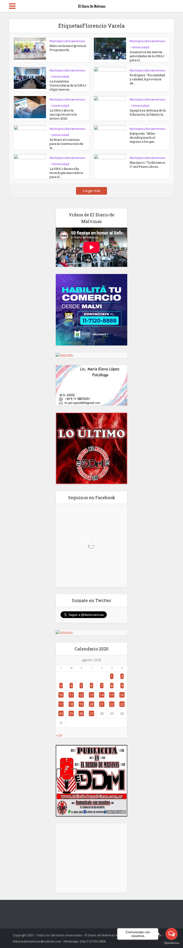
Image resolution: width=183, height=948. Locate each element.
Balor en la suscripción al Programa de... (68, 48)
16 (122, 695)
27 (91, 713)
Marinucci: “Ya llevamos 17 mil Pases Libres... (147, 164)
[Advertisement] (91, 858)
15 (112, 695)
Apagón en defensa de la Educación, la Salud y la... (148, 112)
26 (81, 713)
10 (61, 695)
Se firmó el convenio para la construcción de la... (66, 143)
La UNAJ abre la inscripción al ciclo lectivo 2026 (63, 114)
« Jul (59, 735)
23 (122, 704)
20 (91, 704)
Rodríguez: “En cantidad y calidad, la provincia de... (147, 79)
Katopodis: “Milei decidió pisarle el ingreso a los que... (143, 137)
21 (102, 704)
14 (102, 695)
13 (91, 695)
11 (71, 695)
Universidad (140, 47)
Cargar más (92, 190)
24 (61, 713)
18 (71, 704)
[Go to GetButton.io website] (171, 943)
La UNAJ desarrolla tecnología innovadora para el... (66, 173)
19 (81, 704)
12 (81, 695)
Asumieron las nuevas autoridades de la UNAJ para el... (147, 56)
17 (61, 704)
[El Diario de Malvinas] (91, 5)
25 (71, 713)
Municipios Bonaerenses (67, 41)
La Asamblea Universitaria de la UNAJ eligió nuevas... (68, 85)
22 (112, 704)
